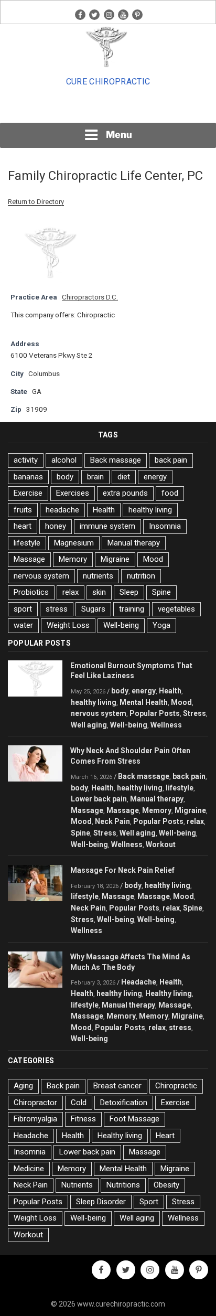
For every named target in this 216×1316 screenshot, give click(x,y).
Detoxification (123, 1102)
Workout (161, 844)
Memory (73, 559)
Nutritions (123, 1185)
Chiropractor (35, 1102)
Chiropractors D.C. (90, 297)
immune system (107, 526)
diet (123, 477)
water (23, 625)
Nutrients (77, 1185)
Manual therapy (133, 543)
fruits (23, 510)
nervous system (41, 576)
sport (23, 609)
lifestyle (27, 543)
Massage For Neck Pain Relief (122, 870)
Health (104, 510)
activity (26, 460)
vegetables (176, 609)
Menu (119, 134)
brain (95, 477)
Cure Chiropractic (108, 82)
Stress (194, 713)
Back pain (63, 1085)
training (131, 609)
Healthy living (168, 993)
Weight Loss (68, 625)
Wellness (166, 725)
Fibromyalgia (35, 1119)
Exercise (28, 493)
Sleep (129, 592)
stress (57, 609)
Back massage (115, 460)
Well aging (89, 725)
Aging (23, 1085)
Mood (153, 559)
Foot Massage (134, 1119)
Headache (138, 982)
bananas (28, 477)
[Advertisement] (108, 108)
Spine (161, 592)
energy (155, 477)
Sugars (93, 609)
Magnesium (74, 543)
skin (99, 592)
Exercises (72, 493)
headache (62, 510)
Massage (29, 559)
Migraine (115, 559)
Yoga (161, 625)
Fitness (83, 1119)
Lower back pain (99, 799)
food (169, 493)
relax (70, 592)
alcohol (64, 460)
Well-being (121, 625)
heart (22, 526)
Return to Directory (36, 202)
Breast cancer (117, 1085)
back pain (171, 460)
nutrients (98, 576)
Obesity (166, 1185)
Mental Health (144, 702)
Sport (148, 1201)
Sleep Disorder (101, 1201)
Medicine (29, 1168)
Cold (79, 1102)
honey (55, 526)
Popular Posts (154, 713)
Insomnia (165, 526)
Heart (165, 1135)
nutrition (141, 576)
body (65, 477)
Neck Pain (112, 821)
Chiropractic (176, 1085)
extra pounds (125, 493)
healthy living (150, 510)
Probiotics (31, 592)
